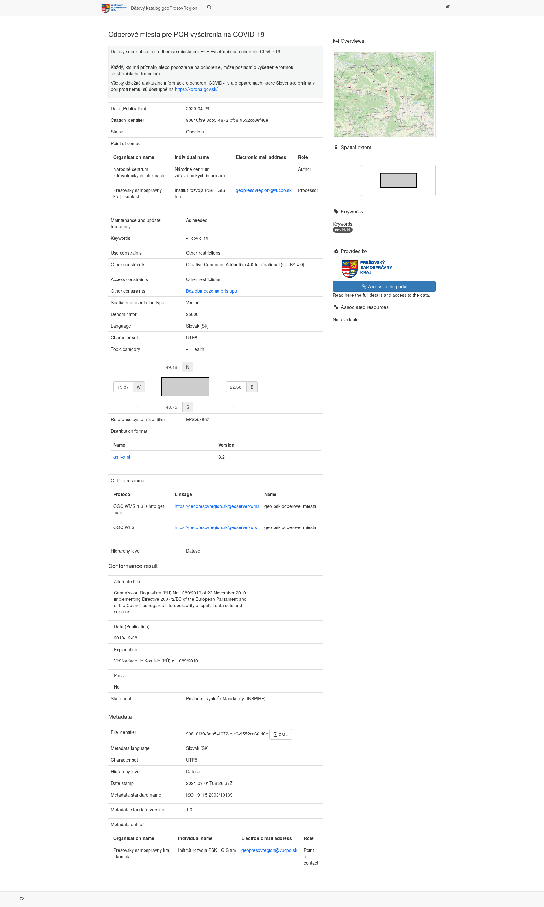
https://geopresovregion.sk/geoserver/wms (217, 506)
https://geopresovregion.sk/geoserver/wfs (216, 527)
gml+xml (121, 457)
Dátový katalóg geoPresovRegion (163, 8)
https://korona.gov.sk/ (196, 89)
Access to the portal (387, 286)
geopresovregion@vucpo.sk (264, 190)
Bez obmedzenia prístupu (211, 291)
